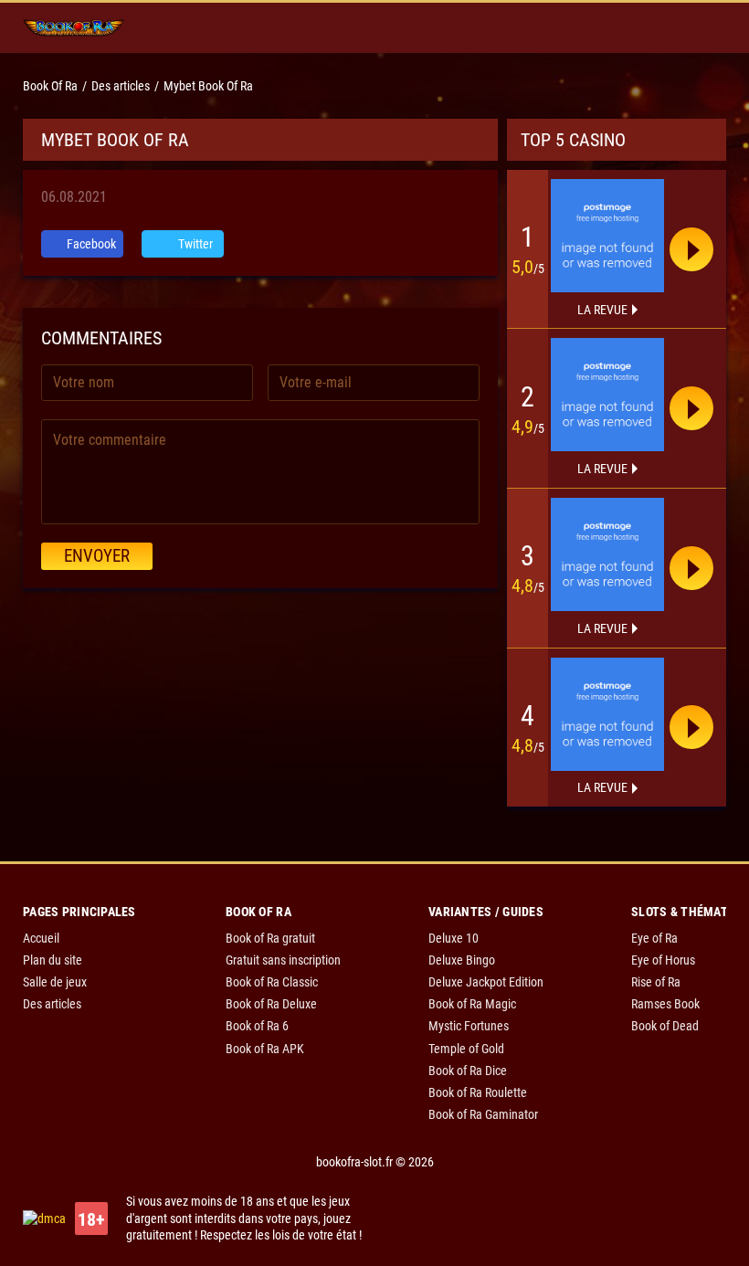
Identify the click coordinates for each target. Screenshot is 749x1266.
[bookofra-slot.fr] (73, 27)
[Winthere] (607, 554)
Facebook (90, 244)
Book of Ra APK (265, 1048)
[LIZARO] (607, 714)
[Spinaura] (607, 235)
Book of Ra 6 (257, 1025)
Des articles (52, 1004)
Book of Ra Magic (472, 1004)
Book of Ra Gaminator (483, 1114)
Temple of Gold (466, 1048)
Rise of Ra (655, 982)
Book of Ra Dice (467, 1070)
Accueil (41, 938)
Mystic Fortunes (468, 1025)
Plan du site (52, 960)
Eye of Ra (654, 938)
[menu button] (705, 28)
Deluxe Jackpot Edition (485, 982)
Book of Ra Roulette (477, 1092)
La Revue (602, 309)
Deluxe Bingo (461, 960)
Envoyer (97, 555)
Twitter (194, 244)
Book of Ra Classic (272, 982)
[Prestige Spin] (607, 394)
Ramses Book (665, 1004)
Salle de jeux (55, 982)
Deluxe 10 (453, 938)
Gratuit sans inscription (283, 960)
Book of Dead (665, 1025)
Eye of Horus (663, 960)
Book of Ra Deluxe (271, 1004)
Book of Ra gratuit (270, 938)
